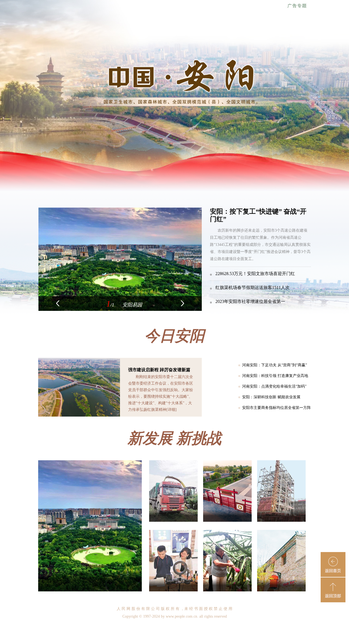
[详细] (171, 410)
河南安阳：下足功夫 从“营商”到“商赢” (274, 365)
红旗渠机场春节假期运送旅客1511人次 (252, 287)
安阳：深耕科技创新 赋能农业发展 (271, 397)
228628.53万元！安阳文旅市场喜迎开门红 (255, 273)
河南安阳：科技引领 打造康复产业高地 (275, 376)
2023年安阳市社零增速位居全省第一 (250, 301)
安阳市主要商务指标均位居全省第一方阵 (276, 408)
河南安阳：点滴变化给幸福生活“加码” (274, 386)
